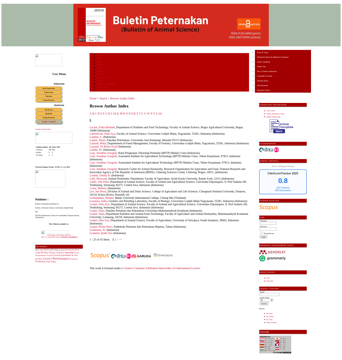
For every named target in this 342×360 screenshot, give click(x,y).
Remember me (269, 233)
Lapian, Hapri (97, 140)
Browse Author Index (122, 98)
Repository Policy (263, 90)
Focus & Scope (262, 52)
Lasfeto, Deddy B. (100, 175)
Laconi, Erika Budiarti (102, 127)
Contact (100, 90)
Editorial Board (262, 81)
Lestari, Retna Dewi (101, 226)
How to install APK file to (59, 237)
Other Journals (271, 322)
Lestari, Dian (97, 210)
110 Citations (283, 187)
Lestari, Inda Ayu (99, 220)
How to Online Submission (267, 71)
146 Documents (283, 190)
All (160, 113)
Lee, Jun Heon (98, 191)
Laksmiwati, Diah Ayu (102, 133)
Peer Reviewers (262, 85)
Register (100, 65)
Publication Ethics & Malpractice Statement (273, 57)
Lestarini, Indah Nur (101, 233)
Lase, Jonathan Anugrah (103, 152)
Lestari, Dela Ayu (99, 204)
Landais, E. (96, 136)
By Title (269, 319)
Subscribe (269, 281)
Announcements (103, 77)
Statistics (100, 81)
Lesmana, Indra (98, 201)
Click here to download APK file (59, 235)
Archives (100, 74)
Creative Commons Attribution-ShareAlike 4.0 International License (161, 268)
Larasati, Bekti (98, 143)
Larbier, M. (96, 149)
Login (99, 61)
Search (99, 68)
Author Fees (261, 67)
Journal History (103, 87)
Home (99, 55)
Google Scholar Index (43, 129)
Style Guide (270, 111)
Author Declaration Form (275, 114)
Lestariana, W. (98, 229)
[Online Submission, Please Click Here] (48, 65)
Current (100, 71)
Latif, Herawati (98, 178)
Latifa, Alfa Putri (99, 181)
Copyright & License (264, 76)
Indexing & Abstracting (106, 84)
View (268, 278)
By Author (270, 316)
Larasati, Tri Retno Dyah (104, 146)
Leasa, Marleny (98, 188)
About (99, 58)
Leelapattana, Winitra (101, 197)
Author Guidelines (263, 62)
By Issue (269, 313)
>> (120, 239)
